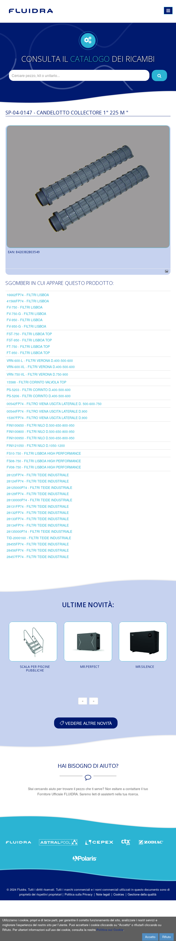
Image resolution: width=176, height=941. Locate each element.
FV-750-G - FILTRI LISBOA (26, 313)
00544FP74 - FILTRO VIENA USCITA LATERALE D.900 (47, 411)
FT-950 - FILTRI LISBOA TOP (28, 352)
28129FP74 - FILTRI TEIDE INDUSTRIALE (38, 493)
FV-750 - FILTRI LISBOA (24, 307)
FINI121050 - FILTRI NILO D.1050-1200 (36, 445)
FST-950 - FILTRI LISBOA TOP (29, 340)
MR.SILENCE (144, 666)
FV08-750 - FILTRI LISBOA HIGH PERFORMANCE (44, 467)
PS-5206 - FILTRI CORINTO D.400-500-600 (39, 396)
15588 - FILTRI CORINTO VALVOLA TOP (36, 382)
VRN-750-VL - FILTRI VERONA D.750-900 (37, 374)
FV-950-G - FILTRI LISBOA (26, 326)
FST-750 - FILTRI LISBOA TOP (29, 334)
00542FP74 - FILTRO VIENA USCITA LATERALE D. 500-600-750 (54, 403)
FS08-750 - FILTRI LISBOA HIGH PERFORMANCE (44, 461)
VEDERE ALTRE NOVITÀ (88, 723)
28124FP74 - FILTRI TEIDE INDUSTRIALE (38, 481)
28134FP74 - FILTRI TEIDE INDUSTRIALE (38, 525)
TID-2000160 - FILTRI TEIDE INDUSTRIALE (39, 538)
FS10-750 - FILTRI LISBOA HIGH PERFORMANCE (44, 453)
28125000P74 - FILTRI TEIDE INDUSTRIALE (39, 487)
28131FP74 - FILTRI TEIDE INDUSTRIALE (38, 506)
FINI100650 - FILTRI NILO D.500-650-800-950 (40, 425)
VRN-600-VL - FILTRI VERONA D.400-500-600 (41, 366)
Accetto (150, 937)
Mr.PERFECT (89, 666)
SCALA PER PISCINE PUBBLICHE (35, 668)
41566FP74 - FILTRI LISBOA (28, 301)
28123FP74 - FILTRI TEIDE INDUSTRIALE (38, 475)
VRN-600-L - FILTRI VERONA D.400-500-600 (40, 360)
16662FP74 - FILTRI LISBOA (28, 294)
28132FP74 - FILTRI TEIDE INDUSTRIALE (38, 512)
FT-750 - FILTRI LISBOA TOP (28, 346)
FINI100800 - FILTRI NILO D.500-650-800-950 (40, 431)
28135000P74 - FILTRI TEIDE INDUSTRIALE (39, 531)
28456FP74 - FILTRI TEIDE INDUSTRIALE (38, 550)
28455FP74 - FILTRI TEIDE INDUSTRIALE (38, 544)
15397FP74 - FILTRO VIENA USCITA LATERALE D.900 (47, 417)
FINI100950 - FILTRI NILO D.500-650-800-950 (40, 438)
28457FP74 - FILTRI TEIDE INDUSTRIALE (38, 556)
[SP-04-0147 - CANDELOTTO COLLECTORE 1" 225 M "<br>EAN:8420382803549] (88, 186)
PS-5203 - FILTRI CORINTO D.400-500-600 (39, 389)
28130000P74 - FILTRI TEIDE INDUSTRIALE (39, 500)
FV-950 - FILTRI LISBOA (24, 319)
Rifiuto (166, 937)
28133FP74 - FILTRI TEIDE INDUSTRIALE (38, 518)
